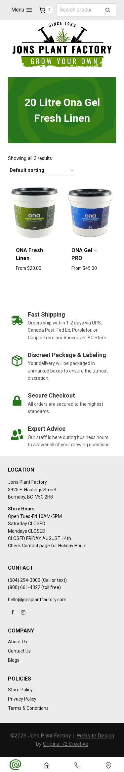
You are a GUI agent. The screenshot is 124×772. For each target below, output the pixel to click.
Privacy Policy (22, 699)
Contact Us (19, 651)
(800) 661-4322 (24, 587)
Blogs (14, 660)
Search (109, 10)
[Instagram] (23, 612)
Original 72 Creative (65, 744)
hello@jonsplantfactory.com (37, 599)
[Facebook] (12, 612)
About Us (17, 641)
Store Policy (20, 689)
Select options (34, 283)
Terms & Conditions (28, 708)
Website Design (95, 736)
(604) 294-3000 (24, 580)
